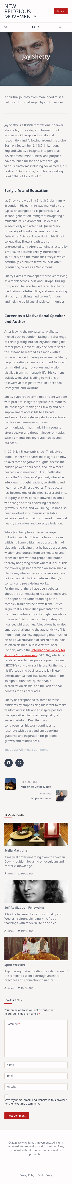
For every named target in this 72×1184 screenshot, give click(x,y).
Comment (13, 1024)
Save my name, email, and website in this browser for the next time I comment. (35, 1101)
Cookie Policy (45, 1175)
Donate (61, 11)
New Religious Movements (20, 11)
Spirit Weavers (14, 965)
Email (10, 1075)
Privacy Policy (27, 1175)
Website (11, 1086)
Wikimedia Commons (33, 750)
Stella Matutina (16, 850)
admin (10, 873)
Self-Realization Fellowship (24, 908)
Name (10, 1064)
